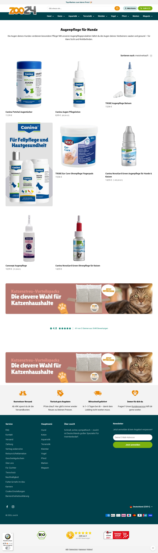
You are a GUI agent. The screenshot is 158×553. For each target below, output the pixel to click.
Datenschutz (73, 549)
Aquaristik (72, 16)
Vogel (113, 16)
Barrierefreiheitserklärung (17, 496)
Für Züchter (11, 468)
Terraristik (87, 16)
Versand (9, 439)
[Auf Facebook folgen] (7, 506)
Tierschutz (11, 472)
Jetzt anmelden (132, 445)
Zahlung (9, 444)
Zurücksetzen (107, 8)
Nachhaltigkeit (12, 477)
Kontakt (9, 435)
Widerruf (90, 549)
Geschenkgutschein (15, 458)
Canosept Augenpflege (16, 265)
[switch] (7, 548)
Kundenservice (139, 406)
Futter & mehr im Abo (15, 482)
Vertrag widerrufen (14, 449)
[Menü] (11, 534)
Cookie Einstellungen (15, 491)
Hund (49, 16)
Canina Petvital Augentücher (19, 112)
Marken (136, 16)
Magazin (146, 16)
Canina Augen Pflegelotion (67, 112)
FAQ (7, 430)
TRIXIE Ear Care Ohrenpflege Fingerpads (74, 173)
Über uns (10, 463)
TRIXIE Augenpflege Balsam (118, 103)
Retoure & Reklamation (16, 453)
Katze (60, 16)
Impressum (82, 549)
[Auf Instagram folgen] (13, 506)
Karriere (9, 486)
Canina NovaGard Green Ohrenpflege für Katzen (77, 265)
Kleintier (101, 16)
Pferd (124, 16)
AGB (67, 549)
